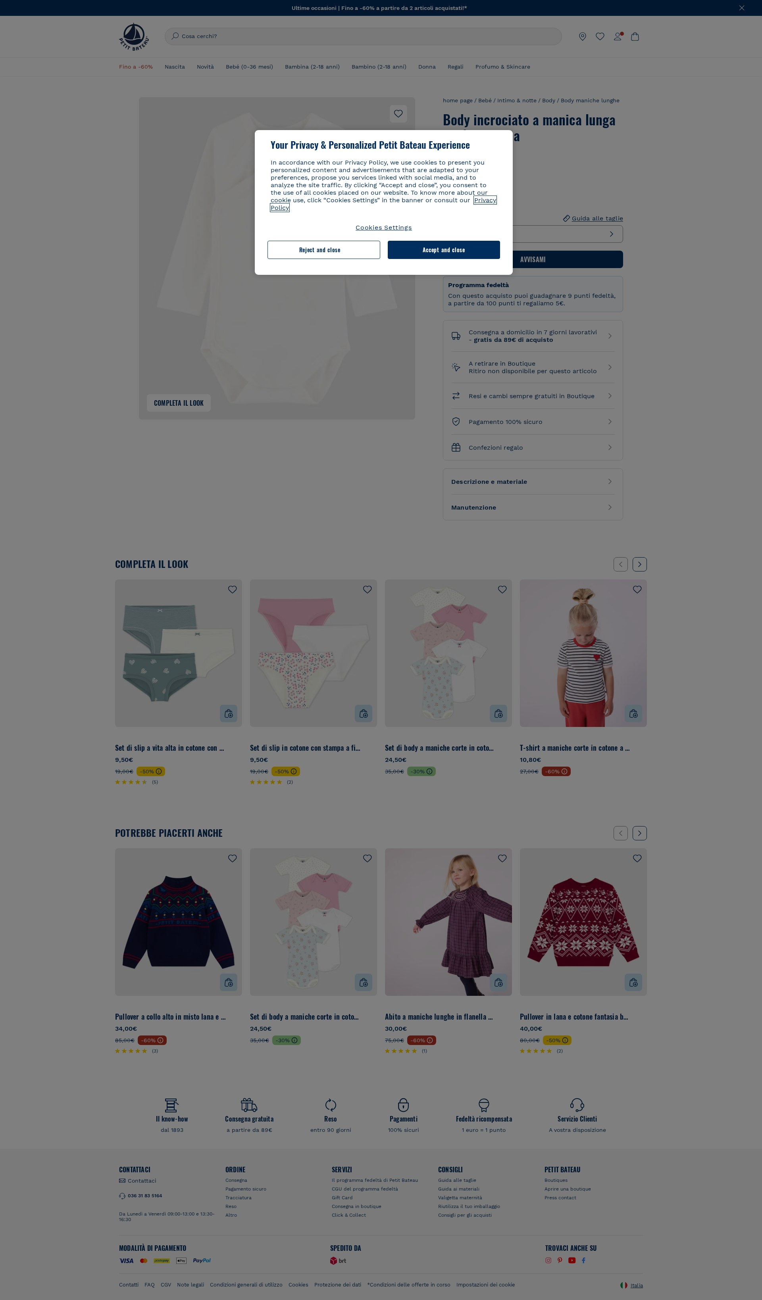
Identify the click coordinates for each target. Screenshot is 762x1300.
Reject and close (320, 249)
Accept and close (444, 249)
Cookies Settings (384, 227)
